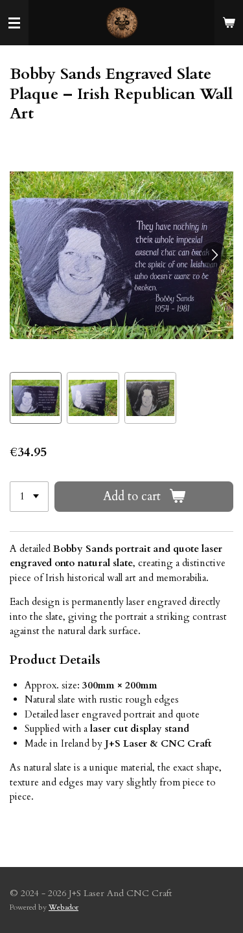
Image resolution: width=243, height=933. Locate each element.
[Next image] (214, 255)
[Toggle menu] (14, 22)
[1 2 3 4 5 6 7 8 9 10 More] (29, 496)
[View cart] (228, 22)
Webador (63, 907)
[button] (36, 398)
